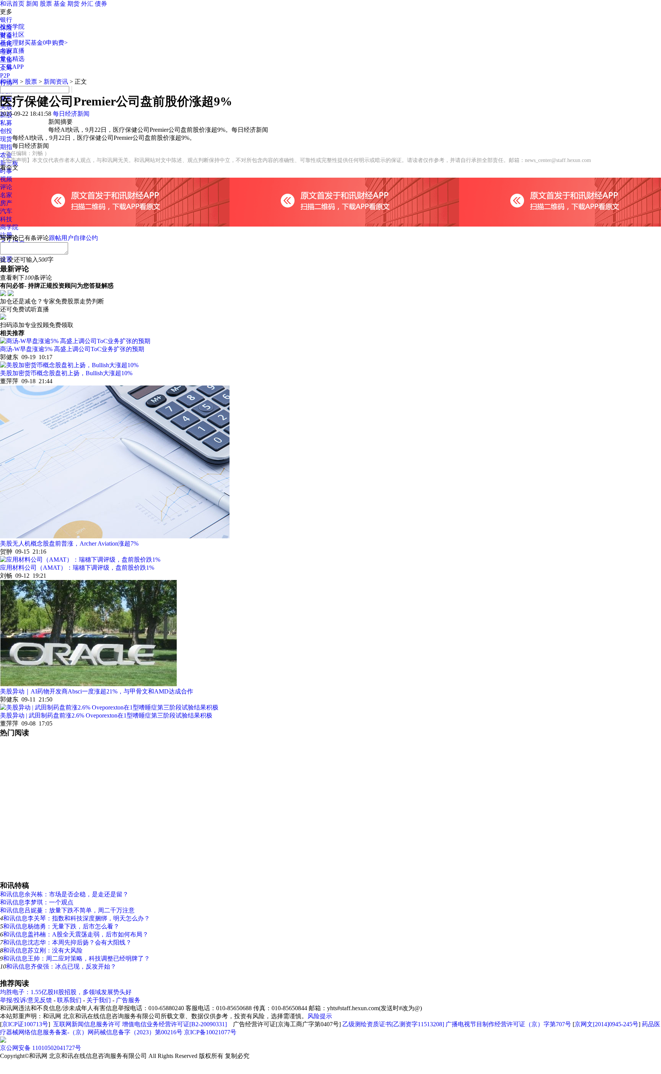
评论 (6, 187)
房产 (6, 203)
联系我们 (69, 1000)
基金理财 (12, 42)
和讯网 (9, 81)
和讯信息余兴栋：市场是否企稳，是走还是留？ (64, 894)
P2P (5, 75)
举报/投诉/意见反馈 (26, 1000)
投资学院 (12, 26)
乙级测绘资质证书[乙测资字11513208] (393, 1024)
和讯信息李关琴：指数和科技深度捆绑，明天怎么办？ (76, 918)
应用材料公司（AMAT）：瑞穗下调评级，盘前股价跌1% (77, 567)
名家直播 (12, 50)
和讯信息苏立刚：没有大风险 (43, 950)
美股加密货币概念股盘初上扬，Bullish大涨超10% (66, 373)
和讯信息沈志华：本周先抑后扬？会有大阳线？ (67, 942)
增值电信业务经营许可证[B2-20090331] (174, 1024)
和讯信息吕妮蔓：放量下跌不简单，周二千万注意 (67, 910)
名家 (6, 195)
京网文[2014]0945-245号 (606, 1024)
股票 (46, 3)
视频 (6, 179)
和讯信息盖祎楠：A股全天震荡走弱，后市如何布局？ (75, 934)
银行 (6, 19)
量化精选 (12, 58)
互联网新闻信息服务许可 (86, 1024)
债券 (101, 3)
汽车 (6, 211)
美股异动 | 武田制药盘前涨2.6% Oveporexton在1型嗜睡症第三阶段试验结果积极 (106, 715)
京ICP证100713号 (25, 1024)
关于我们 (98, 1000)
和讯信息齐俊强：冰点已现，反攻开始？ (61, 966)
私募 (6, 123)
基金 (60, 3)
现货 (6, 139)
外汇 (87, 3)
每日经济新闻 (71, 113)
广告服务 (128, 1000)
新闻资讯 (56, 81)
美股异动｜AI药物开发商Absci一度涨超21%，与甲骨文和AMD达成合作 (96, 691)
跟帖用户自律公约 (73, 238)
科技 (6, 219)
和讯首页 (12, 3)
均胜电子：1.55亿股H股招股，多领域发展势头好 (66, 992)
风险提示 (320, 1016)
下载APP (12, 66)
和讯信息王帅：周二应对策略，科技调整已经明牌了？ (76, 958)
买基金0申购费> (46, 42)
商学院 (9, 227)
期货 (73, 3)
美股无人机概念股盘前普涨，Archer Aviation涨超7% (69, 543)
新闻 (32, 3)
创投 (6, 131)
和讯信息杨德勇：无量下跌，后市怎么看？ (61, 926)
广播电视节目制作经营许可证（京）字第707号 (508, 1024)
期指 (6, 147)
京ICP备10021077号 (210, 1032)
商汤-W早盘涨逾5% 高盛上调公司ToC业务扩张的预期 (72, 349)
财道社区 (12, 34)
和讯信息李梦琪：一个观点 (36, 902)
